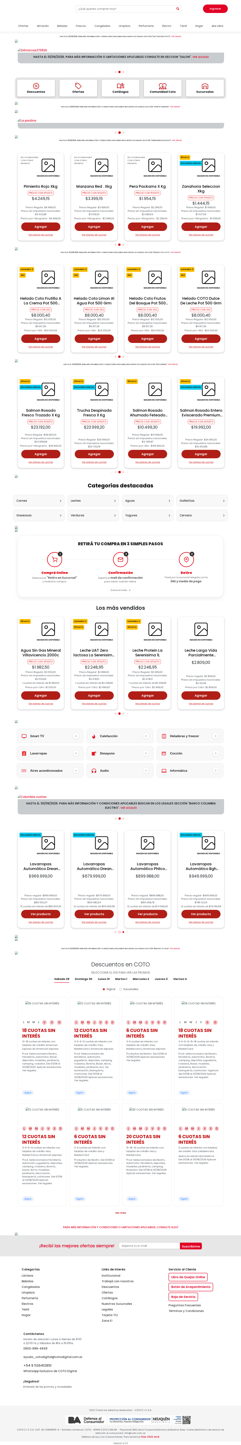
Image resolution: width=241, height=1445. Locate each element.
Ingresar (215, 9)
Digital (111, 989)
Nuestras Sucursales (117, 1304)
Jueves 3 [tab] (161, 979)
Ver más (120, 1213)
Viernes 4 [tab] (180, 979)
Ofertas (107, 1292)
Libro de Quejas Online (188, 1277)
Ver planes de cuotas (40, 234)
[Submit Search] (178, 8)
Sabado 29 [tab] (61, 979)
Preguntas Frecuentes (185, 1305)
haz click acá (150, 1437)
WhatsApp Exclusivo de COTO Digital (50, 1368)
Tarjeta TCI (110, 1315)
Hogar (26, 1315)
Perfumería (30, 1298)
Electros (27, 1304)
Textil (25, 1309)
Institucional (111, 1276)
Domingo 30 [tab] (83, 979)
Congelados (31, 1287)
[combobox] (125, 8)
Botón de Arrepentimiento (190, 1287)
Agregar (41, 227)
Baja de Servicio (183, 1297)
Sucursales (130, 989)
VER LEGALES (176, 37)
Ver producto (41, 914)
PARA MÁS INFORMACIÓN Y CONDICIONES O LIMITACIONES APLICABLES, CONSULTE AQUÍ (120, 1227)
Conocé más (118, 590)
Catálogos (110, 1298)
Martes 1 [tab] (121, 979)
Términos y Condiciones (186, 1311)
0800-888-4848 (35, 1348)
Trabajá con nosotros (118, 1281)
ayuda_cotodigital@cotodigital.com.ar (52, 1357)
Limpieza (28, 1292)
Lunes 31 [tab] (104, 979)
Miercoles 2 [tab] (141, 979)
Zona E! (107, 1321)
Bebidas (28, 1281)
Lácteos (27, 1276)
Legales (107, 1309)
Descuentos (110, 1287)
